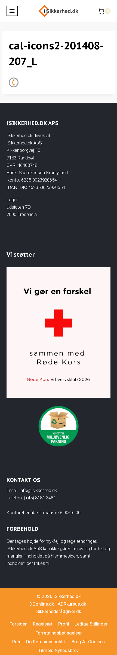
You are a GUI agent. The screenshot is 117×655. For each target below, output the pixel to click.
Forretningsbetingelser (58, 633)
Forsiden (18, 624)
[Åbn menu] (12, 11)
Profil (63, 624)
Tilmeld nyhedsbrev (58, 650)
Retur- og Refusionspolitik (39, 641)
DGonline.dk (41, 604)
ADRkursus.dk (72, 604)
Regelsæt (43, 624)
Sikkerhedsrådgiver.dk (58, 611)
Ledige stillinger (91, 624)
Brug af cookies (88, 641)
